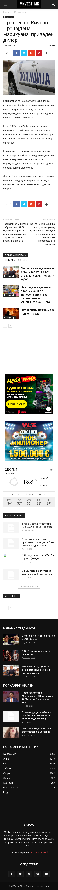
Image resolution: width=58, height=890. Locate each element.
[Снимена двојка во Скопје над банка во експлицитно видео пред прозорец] (11, 716)
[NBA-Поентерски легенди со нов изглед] (11, 655)
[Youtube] (46, 874)
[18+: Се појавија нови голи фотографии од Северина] (11, 732)
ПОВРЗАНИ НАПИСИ (15, 255)
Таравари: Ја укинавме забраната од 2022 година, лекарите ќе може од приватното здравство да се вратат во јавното (15, 232)
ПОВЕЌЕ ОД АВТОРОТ (17, 260)
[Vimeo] (29, 874)
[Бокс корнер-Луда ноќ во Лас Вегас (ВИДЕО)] (11, 639)
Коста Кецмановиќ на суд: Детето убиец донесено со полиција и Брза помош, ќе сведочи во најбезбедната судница (42, 234)
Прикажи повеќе (28, 586)
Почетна (7, 12)
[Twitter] (20, 874)
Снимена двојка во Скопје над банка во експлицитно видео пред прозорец (36, 715)
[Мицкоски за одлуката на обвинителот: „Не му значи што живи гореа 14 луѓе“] (11, 272)
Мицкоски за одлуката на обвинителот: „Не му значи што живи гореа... (36, 669)
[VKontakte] (37, 874)
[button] (53, 4)
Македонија (20, 12)
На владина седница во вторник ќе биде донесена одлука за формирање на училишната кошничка (36, 295)
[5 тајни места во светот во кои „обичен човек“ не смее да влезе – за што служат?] (11, 527)
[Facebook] (11, 874)
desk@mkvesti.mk (39, 852)
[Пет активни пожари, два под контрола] (11, 313)
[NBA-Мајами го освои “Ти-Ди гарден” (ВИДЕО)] (11, 559)
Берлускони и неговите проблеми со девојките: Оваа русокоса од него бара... (38, 542)
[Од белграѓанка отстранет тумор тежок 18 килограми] (11, 574)
